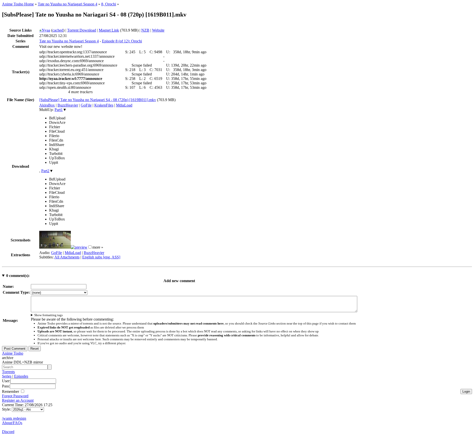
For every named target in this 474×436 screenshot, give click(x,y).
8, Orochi (108, 4)
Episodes (21, 376)
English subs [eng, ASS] (101, 257)
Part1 (59, 110)
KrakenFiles (103, 105)
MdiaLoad (124, 105)
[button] (90, 247)
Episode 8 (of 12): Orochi (122, 41)
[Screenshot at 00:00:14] (55, 247)
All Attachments (66, 257)
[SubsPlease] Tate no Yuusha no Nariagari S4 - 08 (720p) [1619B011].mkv (97, 100)
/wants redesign (14, 418)
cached (57, 30)
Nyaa (44, 30)
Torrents (8, 372)
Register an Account (18, 400)
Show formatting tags (48, 315)
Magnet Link (109, 30)
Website (158, 30)
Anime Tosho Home (18, 4)
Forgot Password (15, 396)
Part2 (45, 171)
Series (6, 376)
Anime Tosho (12, 353)
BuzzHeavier (68, 105)
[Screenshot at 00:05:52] (79, 247)
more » (97, 247)
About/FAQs (12, 423)
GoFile (86, 105)
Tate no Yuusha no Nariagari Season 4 (67, 4)
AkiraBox (47, 105)
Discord (8, 432)
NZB (145, 30)
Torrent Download (81, 30)
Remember (11, 391)
